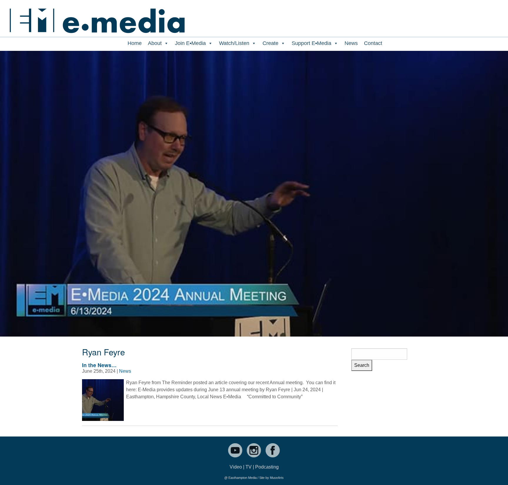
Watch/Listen (234, 43)
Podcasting (267, 466)
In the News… (99, 365)
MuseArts (277, 477)
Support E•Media (311, 43)
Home (135, 43)
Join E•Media (190, 43)
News (351, 43)
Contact (373, 43)
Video (236, 466)
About (155, 43)
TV (248, 466)
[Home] (96, 16)
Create (270, 43)
